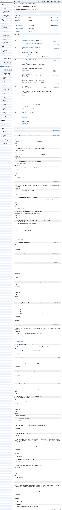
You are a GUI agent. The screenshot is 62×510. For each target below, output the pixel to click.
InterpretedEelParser (6, 35)
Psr (3, 9)
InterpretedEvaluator (6, 36)
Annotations (5, 50)
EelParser (4, 31)
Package (4, 39)
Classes (38, 1)
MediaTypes (4, 135)
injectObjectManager (25, 43)
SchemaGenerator (5, 142)
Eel (2, 19)
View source (36, 9)
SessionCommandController (8, 74)
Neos (2, 3)
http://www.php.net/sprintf (19, 279)
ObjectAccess (5, 136)
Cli (3, 54)
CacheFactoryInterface (6, 15)
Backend (4, 5)
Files (3, 133)
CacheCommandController (7, 57)
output (23, 74)
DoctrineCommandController (8, 62)
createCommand (25, 104)
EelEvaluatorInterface (6, 30)
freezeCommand (25, 112)
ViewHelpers (5, 113)
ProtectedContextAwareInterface (7, 43)
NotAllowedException (6, 38)
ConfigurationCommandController (8, 58)
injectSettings (24, 94)
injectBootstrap (24, 100)
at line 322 (59, 302)
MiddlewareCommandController (8, 65)
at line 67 (59, 383)
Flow (20, 3)
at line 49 (59, 357)
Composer (4, 77)
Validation (4, 23)
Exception (4, 7)
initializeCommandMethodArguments (28, 54)
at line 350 (59, 344)
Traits (52, 1)
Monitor (4, 86)
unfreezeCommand (25, 116)
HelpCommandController (7, 63)
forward (23, 63)
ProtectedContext (5, 42)
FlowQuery (4, 20)
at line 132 (59, 181)
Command (4, 55)
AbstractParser (5, 24)
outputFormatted (25, 82)
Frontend (4, 8)
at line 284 (59, 481)
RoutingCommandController (8, 69)
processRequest (24, 47)
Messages (4, 47)
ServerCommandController (7, 73)
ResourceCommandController (8, 67)
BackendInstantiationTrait (6, 11)
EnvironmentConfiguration (6, 16)
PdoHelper (4, 139)
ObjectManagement (6, 89)
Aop (3, 51)
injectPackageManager (25, 97)
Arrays (4, 132)
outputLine (24, 78)
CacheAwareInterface (6, 12)
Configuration (5, 78)
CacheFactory (5, 13)
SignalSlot (4, 100)
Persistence (5, 92)
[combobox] (6, 1)
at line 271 (59, 253)
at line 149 (59, 197)
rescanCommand (25, 123)
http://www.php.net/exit (38, 333)
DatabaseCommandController (8, 61)
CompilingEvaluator (6, 27)
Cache (3, 4)
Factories (4, 119)
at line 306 (59, 281)
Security (4, 97)
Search (59, 1)
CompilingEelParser (6, 26)
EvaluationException (6, 32)
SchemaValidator (5, 143)
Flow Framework (16, 1)
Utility (4, 44)
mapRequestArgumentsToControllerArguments (29, 59)
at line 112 (59, 417)
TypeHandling (5, 144)
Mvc (4, 88)
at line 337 (59, 324)
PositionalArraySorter (6, 140)
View (4, 112)
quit (22, 86)
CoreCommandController (7, 59)
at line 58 (59, 370)
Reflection (4, 94)
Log (3, 85)
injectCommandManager (26, 40)
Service (4, 123)
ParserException (5, 40)
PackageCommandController (8, 66)
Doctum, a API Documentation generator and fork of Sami (53, 508)
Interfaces (48, 1)
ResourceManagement (6, 96)
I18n (4, 84)
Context (4, 28)
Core (4, 109)
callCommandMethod (25, 66)
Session (4, 98)
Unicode (4, 131)
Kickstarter (3, 120)
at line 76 (59, 130)
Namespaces (43, 1)
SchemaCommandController (8, 70)
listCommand (24, 108)
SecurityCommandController (8, 71)
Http (3, 82)
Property (4, 93)
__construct (24, 36)
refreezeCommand (25, 119)
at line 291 (59, 262)
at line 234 (59, 242)
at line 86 (59, 135)
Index (55, 1)
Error (3, 46)
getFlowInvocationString (26, 70)
